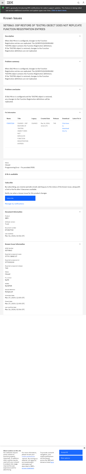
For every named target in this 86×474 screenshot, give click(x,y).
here (52, 462)
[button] (84, 448)
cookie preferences (28, 456)
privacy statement (28, 468)
